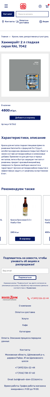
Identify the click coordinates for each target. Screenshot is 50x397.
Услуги (25, 318)
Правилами (31, 288)
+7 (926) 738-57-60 (25, 373)
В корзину (25, 239)
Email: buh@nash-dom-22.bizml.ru (25, 379)
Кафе (25, 325)
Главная (4, 37)
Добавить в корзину (25, 118)
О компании (25, 305)
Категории (25, 331)
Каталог (7, 14)
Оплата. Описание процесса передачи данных (21, 340)
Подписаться (25, 277)
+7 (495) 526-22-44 (40, 298)
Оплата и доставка (25, 312)
